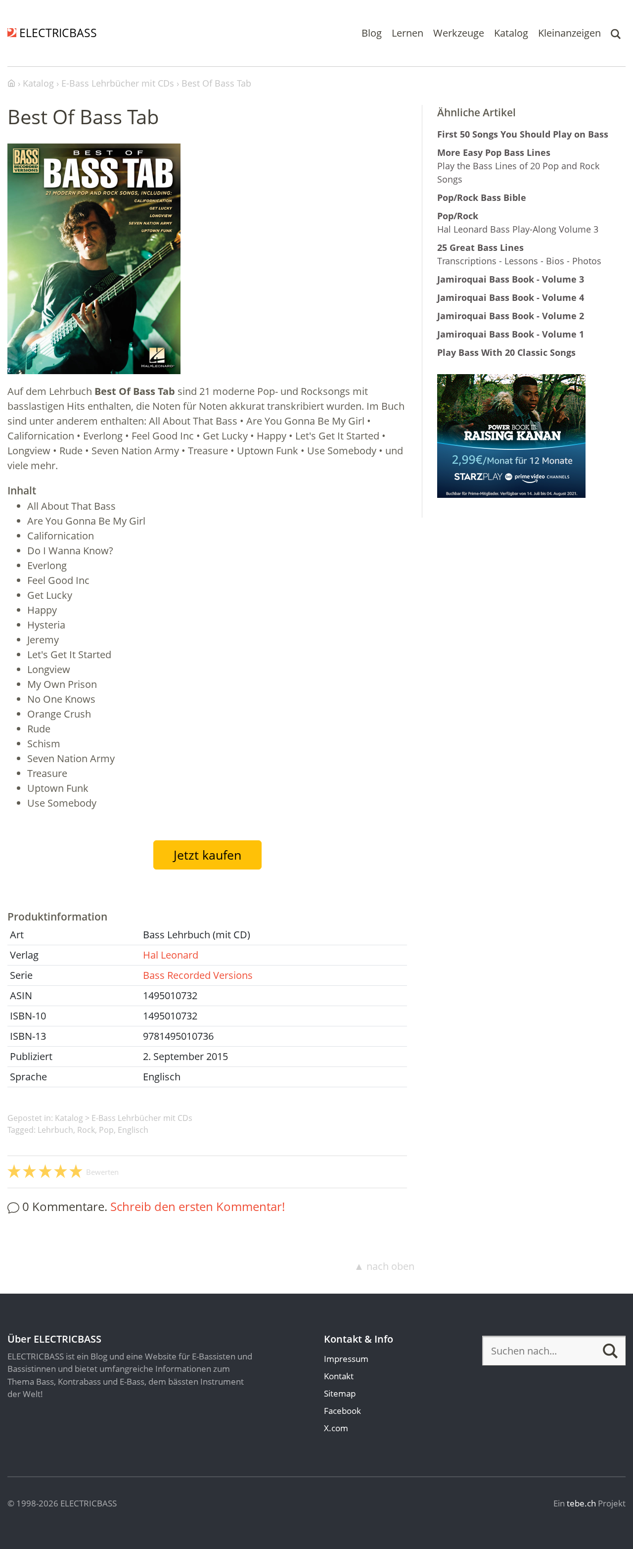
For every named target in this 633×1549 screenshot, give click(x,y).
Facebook (342, 1410)
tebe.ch (581, 1503)
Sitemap (340, 1393)
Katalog (511, 33)
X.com (336, 1428)
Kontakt (339, 1376)
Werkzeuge (458, 33)
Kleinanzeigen (569, 33)
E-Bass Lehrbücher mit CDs (141, 1118)
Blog (372, 33)
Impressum (346, 1358)
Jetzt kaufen (207, 854)
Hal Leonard (170, 955)
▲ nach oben (384, 1266)
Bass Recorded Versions (198, 975)
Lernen (407, 33)
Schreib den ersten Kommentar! (197, 1206)
